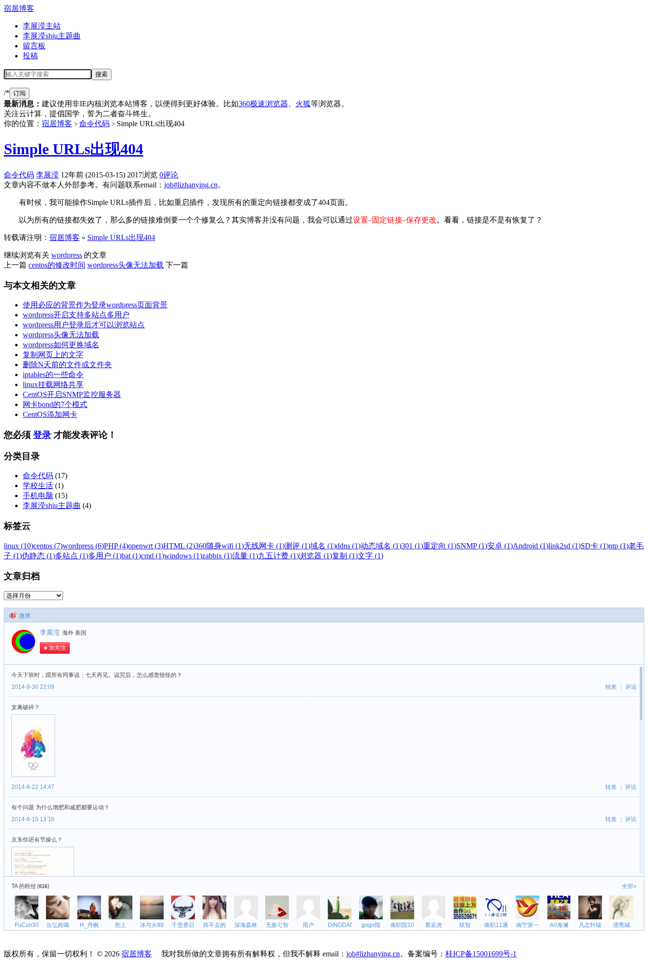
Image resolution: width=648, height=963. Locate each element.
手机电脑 (38, 495)
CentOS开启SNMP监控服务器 (72, 394)
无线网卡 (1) (264, 546)
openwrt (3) (145, 546)
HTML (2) (179, 546)
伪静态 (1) (38, 556)
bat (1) (131, 556)
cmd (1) (152, 556)
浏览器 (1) (315, 556)
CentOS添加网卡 (50, 414)
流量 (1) (245, 556)
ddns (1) (348, 546)
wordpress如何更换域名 (61, 345)
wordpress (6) (83, 546)
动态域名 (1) (381, 546)
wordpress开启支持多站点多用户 (76, 315)
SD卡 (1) (595, 546)
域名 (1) (323, 546)
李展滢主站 (42, 26)
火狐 (303, 104)
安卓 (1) (500, 546)
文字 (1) (370, 556)
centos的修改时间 (56, 265)
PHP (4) (116, 546)
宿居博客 (19, 8)
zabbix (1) (217, 556)
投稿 (30, 56)
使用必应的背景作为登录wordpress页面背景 (95, 305)
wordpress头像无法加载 (125, 265)
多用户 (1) (104, 556)
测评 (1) (297, 546)
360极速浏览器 (263, 104)
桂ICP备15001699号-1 (481, 954)
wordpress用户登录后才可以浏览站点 (84, 325)
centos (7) (48, 546)
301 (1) (412, 546)
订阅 (19, 93)
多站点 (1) (71, 556)
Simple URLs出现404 (73, 148)
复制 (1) (345, 556)
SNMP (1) (471, 546)
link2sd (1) (564, 546)
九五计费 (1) (278, 556)
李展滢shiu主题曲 (52, 36)
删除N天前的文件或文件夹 (67, 365)
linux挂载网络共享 (53, 384)
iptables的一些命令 (53, 374)
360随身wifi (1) (219, 546)
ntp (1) (619, 546)
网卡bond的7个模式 (55, 404)
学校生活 (38, 486)
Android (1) (530, 546)
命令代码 (94, 124)
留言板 (34, 46)
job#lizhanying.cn (191, 185)
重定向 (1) (439, 546)
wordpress (66, 255)
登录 (42, 435)
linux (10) (18, 546)
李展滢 (47, 175)
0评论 (168, 175)
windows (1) (183, 556)
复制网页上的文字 (53, 355)
